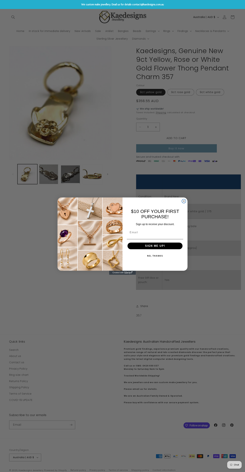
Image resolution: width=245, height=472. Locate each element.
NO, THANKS (155, 256)
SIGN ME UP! (155, 245)
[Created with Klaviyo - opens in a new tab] (122, 273)
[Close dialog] (184, 201)
